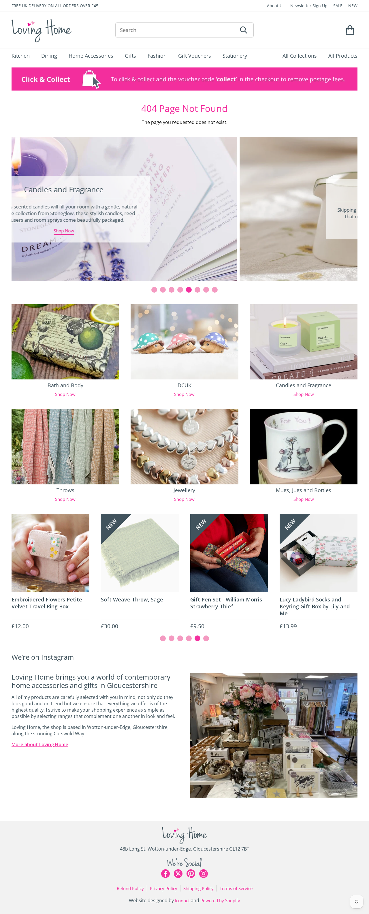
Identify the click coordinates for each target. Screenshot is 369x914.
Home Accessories (91, 55)
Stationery (235, 55)
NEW (352, 5)
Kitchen (21, 55)
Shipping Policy (198, 888)
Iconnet (182, 900)
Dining (49, 55)
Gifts (130, 55)
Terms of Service (236, 888)
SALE (337, 5)
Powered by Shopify (220, 900)
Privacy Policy (163, 888)
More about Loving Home (40, 744)
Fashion (157, 55)
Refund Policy (130, 888)
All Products (342, 55)
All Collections (300, 55)
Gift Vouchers (194, 55)
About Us (276, 5)
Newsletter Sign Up (308, 5)
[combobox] (176, 30)
